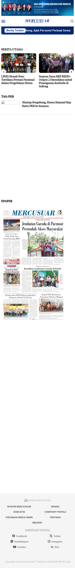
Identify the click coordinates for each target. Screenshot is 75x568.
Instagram (57, 541)
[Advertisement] (37, 155)
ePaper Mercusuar (19, 506)
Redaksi (37, 522)
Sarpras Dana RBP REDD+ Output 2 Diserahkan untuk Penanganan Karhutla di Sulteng (55, 81)
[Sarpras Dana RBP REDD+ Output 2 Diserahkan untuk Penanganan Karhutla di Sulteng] (56, 63)
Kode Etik (19, 512)
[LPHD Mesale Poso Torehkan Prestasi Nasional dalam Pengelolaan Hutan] (18, 63)
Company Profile (55, 512)
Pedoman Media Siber (19, 517)
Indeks (55, 506)
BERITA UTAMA (12, 49)
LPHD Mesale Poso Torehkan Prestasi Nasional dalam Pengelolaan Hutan (17, 80)
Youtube (21, 547)
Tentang (55, 517)
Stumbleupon (21, 541)
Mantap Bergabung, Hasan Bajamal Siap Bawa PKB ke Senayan (46, 104)
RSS (57, 547)
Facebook (21, 536)
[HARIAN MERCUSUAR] (37, 20)
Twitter (57, 536)
